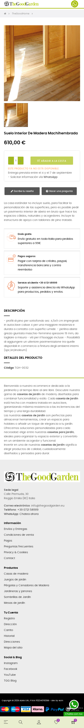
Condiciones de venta (19, 535)
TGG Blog (10, 680)
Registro (9, 618)
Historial (9, 636)
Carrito (8, 630)
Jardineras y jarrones (18, 591)
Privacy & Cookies (16, 552)
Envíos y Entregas (15, 529)
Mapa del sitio (13, 647)
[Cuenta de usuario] (39, 722)
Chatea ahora (29, 514)
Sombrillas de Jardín (17, 597)
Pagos (8, 540)
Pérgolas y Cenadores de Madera (26, 585)
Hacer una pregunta (60, 191)
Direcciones (12, 641)
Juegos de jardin (15, 579)
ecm (61, 701)
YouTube (10, 675)
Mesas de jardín (14, 603)
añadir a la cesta (53, 161)
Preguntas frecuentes (18, 546)
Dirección (10, 624)
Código (9, 368)
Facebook (10, 669)
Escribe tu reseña (23, 191)
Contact (9, 558)
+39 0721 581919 (27, 509)
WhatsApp (50, 177)
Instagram (11, 663)
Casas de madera (16, 573)
